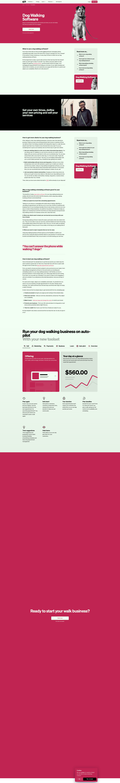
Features (50, 1)
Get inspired (59, 1)
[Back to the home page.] (24, 2)
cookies (82, 772)
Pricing (37, 1)
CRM (47, 180)
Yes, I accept (89, 779)
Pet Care (27, 4)
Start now (94, 1)
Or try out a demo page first (28, 32)
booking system (37, 63)
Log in (89, 1)
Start (23, 4)
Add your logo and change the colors (42, 300)
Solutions (30, 1)
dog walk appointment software (45, 265)
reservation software (39, 194)
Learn (43, 1)
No (79, 779)
